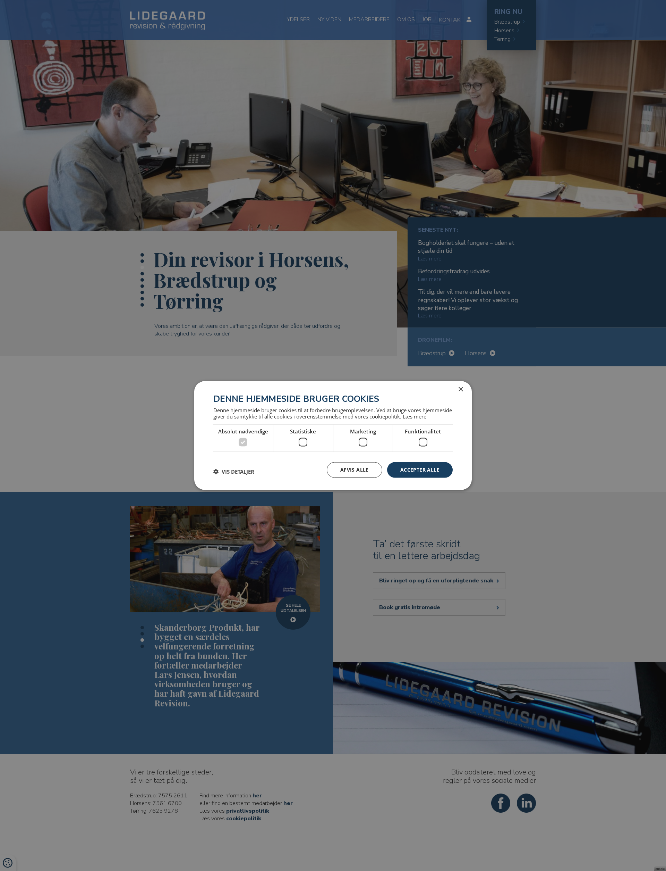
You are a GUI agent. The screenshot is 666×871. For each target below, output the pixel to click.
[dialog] (333, 435)
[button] (233, 471)
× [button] (460, 389)
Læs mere (414, 416)
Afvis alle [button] (354, 469)
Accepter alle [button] (419, 469)
